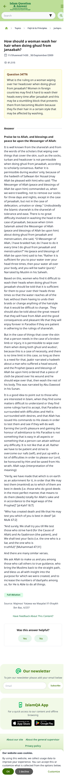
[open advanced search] (50, 15)
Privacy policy (33, 745)
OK (8, 771)
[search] (61, 15)
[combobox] (26, 15)
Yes (25, 638)
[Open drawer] (62, 6)
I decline (24, 771)
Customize (54, 771)
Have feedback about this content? (33, 616)
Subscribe (55, 685)
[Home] (6, 28)
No (41, 638)
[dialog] (31, 763)
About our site (15, 739)
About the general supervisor (42, 739)
